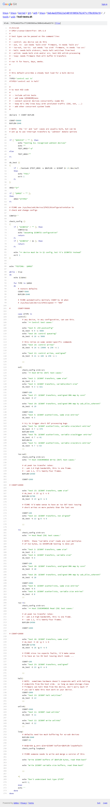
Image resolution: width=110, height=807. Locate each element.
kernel (21, 13)
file (58, 23)
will (35, 13)
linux (5, 13)
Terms (31, 803)
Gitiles (16, 803)
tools (6, 16)
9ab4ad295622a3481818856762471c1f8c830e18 (74, 13)
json (105, 803)
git (29, 13)
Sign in (104, 4)
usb (13, 16)
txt (98, 803)
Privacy (23, 803)
